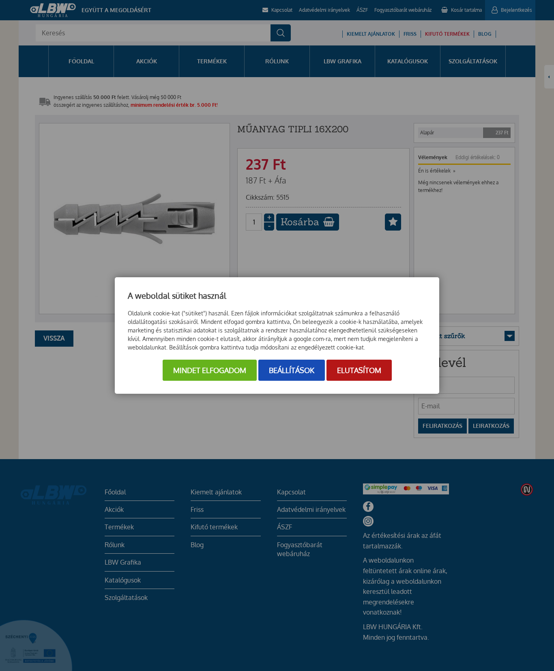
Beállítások (291, 370)
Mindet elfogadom (209, 370)
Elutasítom (359, 370)
